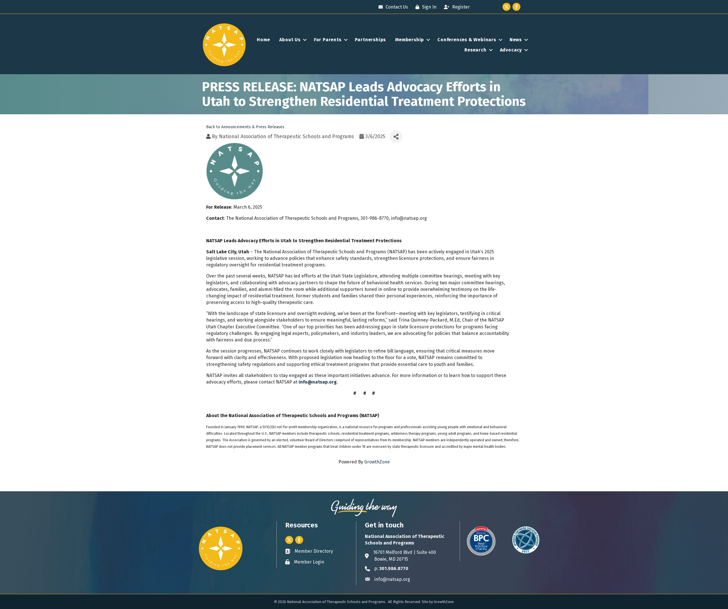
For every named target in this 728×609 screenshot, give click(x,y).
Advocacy (511, 50)
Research (475, 50)
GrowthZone (377, 462)
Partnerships (370, 39)
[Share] (396, 136)
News (516, 39)
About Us (289, 39)
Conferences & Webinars (466, 39)
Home (263, 39)
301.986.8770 (393, 568)
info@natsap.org (318, 382)
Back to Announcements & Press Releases (245, 127)
